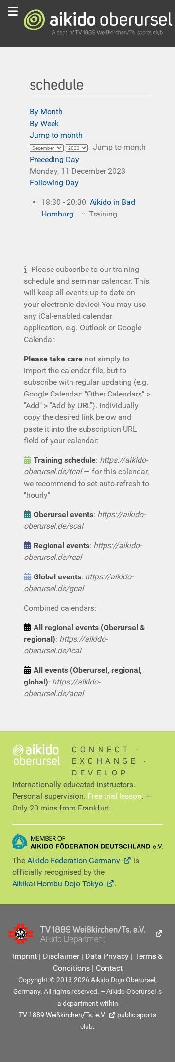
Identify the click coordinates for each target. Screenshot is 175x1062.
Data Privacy (107, 956)
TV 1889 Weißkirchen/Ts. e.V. (62, 1015)
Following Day (54, 182)
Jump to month (56, 135)
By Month (46, 111)
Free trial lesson (114, 796)
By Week (44, 123)
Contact (109, 967)
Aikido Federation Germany (73, 860)
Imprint (25, 956)
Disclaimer (61, 956)
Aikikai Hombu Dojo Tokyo (57, 883)
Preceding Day (54, 159)
